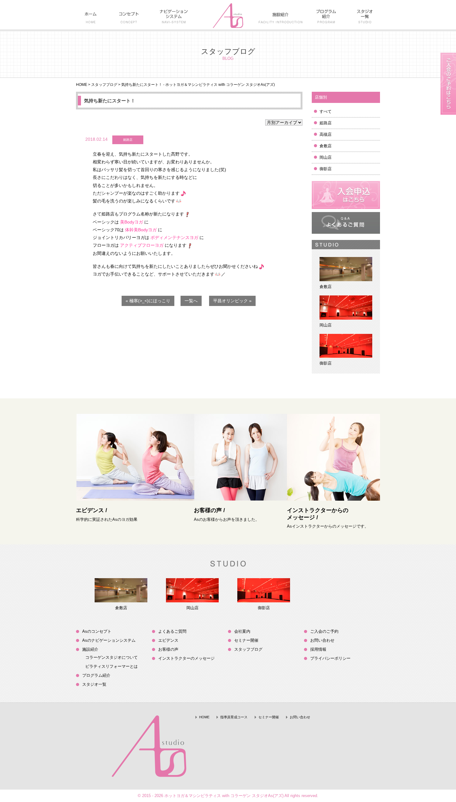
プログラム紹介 (96, 675)
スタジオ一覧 (94, 684)
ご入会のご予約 (324, 631)
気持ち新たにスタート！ (109, 100)
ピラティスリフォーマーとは (111, 666)
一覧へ (191, 300)
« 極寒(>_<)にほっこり (148, 300)
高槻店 (326, 134)
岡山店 (326, 157)
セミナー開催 (246, 640)
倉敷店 (326, 146)
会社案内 (242, 631)
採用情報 (318, 649)
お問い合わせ (322, 640)
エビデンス (168, 640)
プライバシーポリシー (330, 658)
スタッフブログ (104, 84)
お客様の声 (168, 649)
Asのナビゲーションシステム (109, 640)
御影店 (326, 168)
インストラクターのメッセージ (186, 658)
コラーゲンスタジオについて (111, 657)
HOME (81, 84)
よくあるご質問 (172, 631)
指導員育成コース (234, 717)
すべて (326, 111)
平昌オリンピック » (232, 300)
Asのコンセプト (96, 631)
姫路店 (326, 123)
